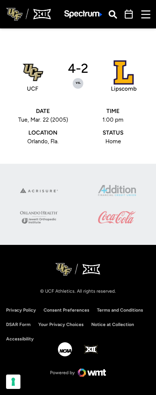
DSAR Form (18, 324)
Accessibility (20, 339)
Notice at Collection (112, 324)
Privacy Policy (21, 310)
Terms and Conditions (120, 310)
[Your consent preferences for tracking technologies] (13, 382)
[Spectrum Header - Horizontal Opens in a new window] (83, 14)
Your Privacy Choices (61, 324)
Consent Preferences (66, 310)
